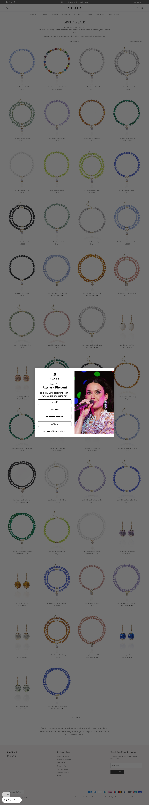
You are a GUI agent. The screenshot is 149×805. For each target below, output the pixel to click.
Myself (55, 402)
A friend (54, 424)
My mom (54, 409)
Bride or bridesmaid (54, 416)
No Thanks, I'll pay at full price (54, 431)
